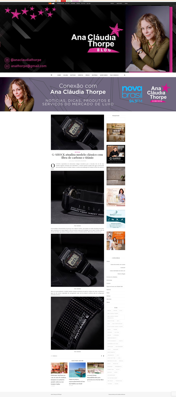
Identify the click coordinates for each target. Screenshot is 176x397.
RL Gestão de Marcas (120, 394)
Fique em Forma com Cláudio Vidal (115, 286)
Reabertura (111, 369)
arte (118, 320)
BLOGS (82, 1)
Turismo (110, 383)
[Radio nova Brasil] (88, 111)
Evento (121, 340)
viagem (116, 383)
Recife (117, 369)
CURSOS (78, 3)
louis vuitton (111, 357)
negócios (115, 363)
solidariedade (111, 375)
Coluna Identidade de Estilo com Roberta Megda (117, 272)
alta (121, 310)
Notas (108, 292)
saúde (115, 372)
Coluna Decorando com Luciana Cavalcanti (118, 266)
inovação (115, 349)
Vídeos (88, 75)
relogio (110, 372)
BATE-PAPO (119, 3)
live (118, 355)
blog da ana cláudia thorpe (115, 326)
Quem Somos (104, 75)
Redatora (55, 356)
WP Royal (59, 394)
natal (109, 363)
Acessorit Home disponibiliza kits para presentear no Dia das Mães (95, 377)
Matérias (94, 75)
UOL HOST (67, 3)
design (109, 335)
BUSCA (112, 3)
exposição (110, 346)
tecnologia (119, 380)
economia (116, 335)
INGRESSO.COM (60, 3)
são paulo (110, 380)
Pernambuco (118, 366)
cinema (115, 329)
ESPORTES (69, 1)
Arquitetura (111, 320)
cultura (117, 332)
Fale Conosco (114, 75)
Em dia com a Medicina (112, 277)
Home (59, 75)
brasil (109, 329)
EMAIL (126, 3)
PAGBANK (73, 3)
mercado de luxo (112, 360)
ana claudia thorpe (113, 313)
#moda (109, 310)
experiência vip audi (113, 343)
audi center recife (117, 323)
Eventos (80, 75)
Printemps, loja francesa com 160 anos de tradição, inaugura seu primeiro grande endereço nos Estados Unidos (58, 379)
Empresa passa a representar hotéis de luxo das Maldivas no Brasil (77, 381)
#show (115, 310)
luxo (119, 357)
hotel (109, 349)
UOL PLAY (83, 3)
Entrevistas (109, 280)
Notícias (73, 75)
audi (109, 323)
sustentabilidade (112, 377)
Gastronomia (119, 346)
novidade (110, 366)
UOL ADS (88, 3)
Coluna (65, 75)
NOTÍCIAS (63, 1)
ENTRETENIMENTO (75, 1)
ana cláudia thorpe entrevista (113, 317)
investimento (111, 352)
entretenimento (112, 340)
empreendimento (112, 337)
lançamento (111, 355)
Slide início (109, 299)
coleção (110, 332)
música (121, 360)
